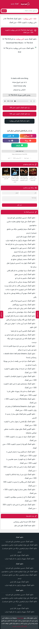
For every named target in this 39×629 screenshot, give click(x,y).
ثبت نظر (19, 205)
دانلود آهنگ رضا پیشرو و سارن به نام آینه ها (20, 244)
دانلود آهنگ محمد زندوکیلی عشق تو (23, 259)
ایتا (9, 140)
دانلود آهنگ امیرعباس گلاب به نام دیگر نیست (19, 286)
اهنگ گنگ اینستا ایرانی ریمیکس (24, 522)
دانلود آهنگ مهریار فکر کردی (25, 236)
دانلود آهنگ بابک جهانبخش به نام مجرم (21, 312)
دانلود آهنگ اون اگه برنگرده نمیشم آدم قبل (20, 320)
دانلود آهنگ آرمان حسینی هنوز (25, 274)
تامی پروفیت (27, 19)
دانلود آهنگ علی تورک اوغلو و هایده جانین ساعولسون (19, 545)
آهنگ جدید (14, 4)
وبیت (13, 626)
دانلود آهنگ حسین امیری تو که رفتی (23, 301)
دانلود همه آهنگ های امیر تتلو (25, 525)
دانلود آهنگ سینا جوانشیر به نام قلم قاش (21, 270)
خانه (34, 19)
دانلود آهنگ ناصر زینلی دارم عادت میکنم (21, 308)
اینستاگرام (27, 136)
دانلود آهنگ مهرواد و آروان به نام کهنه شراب (20, 240)
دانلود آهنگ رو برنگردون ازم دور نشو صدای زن (20, 335)
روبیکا (26, 140)
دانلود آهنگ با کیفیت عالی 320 (19, 108)
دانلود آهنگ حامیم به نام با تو (25, 278)
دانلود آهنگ (26, 158)
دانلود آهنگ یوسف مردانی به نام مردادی (22, 282)
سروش (18, 145)
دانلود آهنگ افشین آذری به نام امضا (23, 331)
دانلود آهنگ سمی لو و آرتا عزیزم (24, 252)
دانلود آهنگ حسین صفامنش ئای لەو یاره (21, 218)
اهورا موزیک (20, 618)
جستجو (4, 11)
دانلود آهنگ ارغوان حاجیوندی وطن (23, 255)
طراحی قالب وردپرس (21, 626)
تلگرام (9, 136)
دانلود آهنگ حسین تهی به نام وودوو (23, 248)
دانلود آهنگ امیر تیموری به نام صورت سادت (20, 289)
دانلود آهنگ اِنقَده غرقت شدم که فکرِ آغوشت (20, 316)
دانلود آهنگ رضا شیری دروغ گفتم (24, 304)
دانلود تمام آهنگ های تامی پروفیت (20, 121)
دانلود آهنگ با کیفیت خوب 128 (18, 114)
